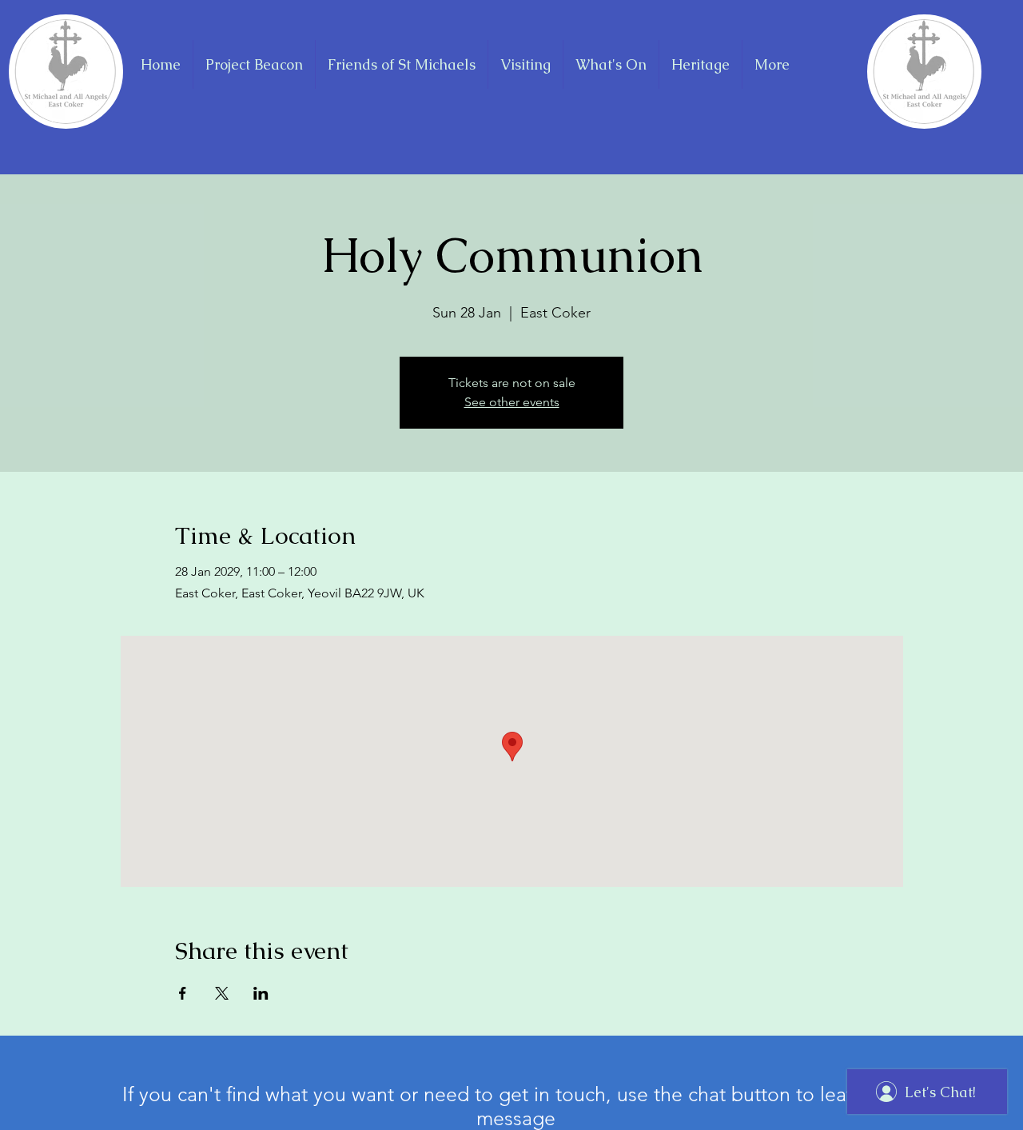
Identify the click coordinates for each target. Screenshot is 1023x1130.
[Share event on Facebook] (182, 993)
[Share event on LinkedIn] (261, 993)
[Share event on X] (221, 993)
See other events (511, 401)
